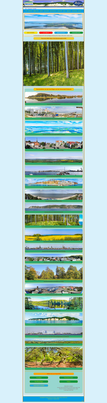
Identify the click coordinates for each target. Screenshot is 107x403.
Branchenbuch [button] (53, 10)
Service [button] (79, 10)
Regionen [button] (69, 10)
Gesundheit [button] (46, 10)
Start (26, 10)
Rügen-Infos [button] (36, 10)
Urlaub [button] (41, 10)
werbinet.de (64, 397)
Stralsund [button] (30, 10)
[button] (28, 21)
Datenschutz (56, 398)
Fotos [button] (64, 10)
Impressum (50, 398)
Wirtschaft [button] (60, 10)
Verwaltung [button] (74, 10)
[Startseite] (53, 3)
